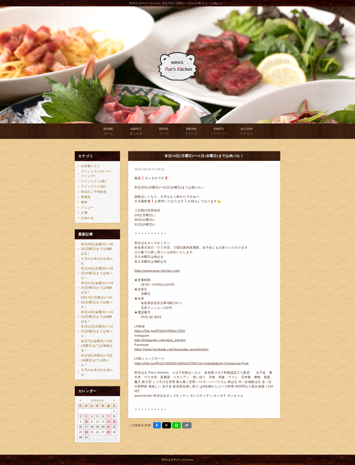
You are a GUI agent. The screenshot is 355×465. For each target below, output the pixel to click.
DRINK (191, 131)
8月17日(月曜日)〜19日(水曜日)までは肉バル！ (96, 302)
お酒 (84, 212)
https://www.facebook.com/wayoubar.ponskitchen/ (171, 349)
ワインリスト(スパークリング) (96, 174)
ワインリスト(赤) (93, 181)
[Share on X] (166, 425)
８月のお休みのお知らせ (97, 372)
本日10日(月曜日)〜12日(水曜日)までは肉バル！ (97, 331)
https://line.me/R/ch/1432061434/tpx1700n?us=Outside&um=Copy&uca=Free (191, 363)
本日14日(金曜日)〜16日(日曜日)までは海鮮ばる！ (97, 316)
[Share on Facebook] (157, 425)
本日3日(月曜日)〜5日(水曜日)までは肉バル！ (97, 360)
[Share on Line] (176, 425)
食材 (84, 202)
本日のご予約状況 (94, 191)
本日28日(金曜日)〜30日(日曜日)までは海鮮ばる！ (97, 248)
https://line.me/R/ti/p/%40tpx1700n (159, 330)
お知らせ (87, 218)
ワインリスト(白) (93, 186)
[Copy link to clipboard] (186, 425)
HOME (108, 131)
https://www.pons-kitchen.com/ (157, 270)
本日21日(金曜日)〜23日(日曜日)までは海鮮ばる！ (97, 287)
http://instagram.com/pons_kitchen (160, 340)
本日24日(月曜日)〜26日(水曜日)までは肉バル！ (97, 273)
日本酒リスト (90, 166)
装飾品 (86, 197)
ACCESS (246, 131)
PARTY (219, 131)
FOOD (163, 131)
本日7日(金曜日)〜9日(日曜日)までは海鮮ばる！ (97, 345)
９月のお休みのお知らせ (97, 261)
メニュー (87, 207)
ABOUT (135, 131)
